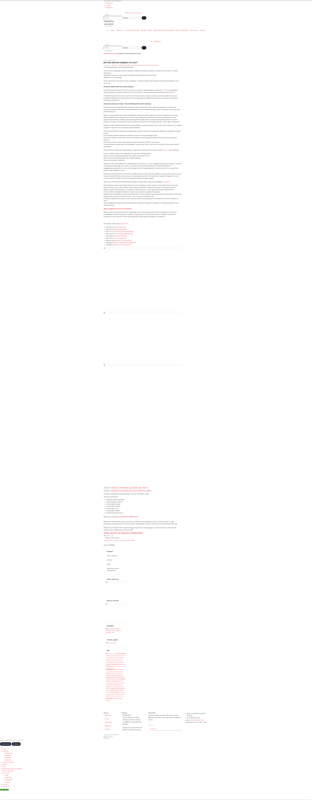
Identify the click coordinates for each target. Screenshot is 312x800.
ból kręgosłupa (120, 227)
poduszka (108, 692)
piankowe (8, 755)
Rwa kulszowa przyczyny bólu (115, 694)
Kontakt (202, 30)
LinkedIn (115, 540)
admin (108, 65)
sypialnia (108, 696)
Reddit (132, 540)
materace (119, 30)
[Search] (144, 18)
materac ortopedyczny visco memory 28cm (131, 490)
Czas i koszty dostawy (115, 707)
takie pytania (124, 224)
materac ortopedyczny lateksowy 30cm (129, 487)
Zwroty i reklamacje (197, 707)
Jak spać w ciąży (114, 666)
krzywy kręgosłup (121, 236)
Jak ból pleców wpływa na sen (126, 65)
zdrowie (109, 698)
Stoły (149, 30)
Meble (108, 564)
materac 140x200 (109, 672)
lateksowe (8, 760)
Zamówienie (108, 722)
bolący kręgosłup (121, 229)
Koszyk (108, 5)
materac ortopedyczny (113, 681)
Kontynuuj (16, 744)
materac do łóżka (114, 673)
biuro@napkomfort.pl (197, 720)
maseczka (120, 666)
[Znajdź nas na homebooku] (115, 630)
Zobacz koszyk (6, 744)
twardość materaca (128, 516)
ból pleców (122, 653)
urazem (165, 90)
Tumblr (129, 540)
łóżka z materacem (181, 30)
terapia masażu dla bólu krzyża (117, 696)
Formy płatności (158, 707)
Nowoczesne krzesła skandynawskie (112, 569)
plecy (148, 164)
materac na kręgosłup (119, 238)
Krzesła (143, 30)
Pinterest (120, 540)
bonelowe (8, 758)
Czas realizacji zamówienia (138, 707)
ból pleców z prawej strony (113, 659)
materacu (108, 690)
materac (111, 231)
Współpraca (157, 41)
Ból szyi (121, 659)
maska (124, 666)
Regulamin (108, 726)
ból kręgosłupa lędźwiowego (124, 231)
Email (124, 540)
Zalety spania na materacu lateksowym (123, 533)
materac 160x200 (117, 672)
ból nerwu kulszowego (113, 653)
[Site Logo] (122, 13)
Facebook (106, 540)
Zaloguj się (109, 7)
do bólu (165, 150)
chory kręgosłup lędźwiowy (124, 234)
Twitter (111, 540)
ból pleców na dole (110, 655)
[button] (104, 11)
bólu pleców (166, 182)
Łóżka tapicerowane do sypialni (163, 30)
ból (107, 653)
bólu (174, 92)
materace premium (132, 30)
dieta (110, 662)
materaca (108, 673)
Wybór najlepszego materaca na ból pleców (118, 209)
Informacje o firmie (177, 707)
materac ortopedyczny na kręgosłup (124, 242)
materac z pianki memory (117, 690)
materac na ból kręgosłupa (123, 240)
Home (112, 30)
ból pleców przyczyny (113, 657)
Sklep (6, 775)
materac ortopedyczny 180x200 (117, 686)
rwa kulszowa (114, 692)
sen (123, 694)
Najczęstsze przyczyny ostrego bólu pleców (146, 65)
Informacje (193, 30)
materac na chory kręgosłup (121, 245)
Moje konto (109, 3)
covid (107, 661)
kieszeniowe (9, 753)
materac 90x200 (119, 669)
